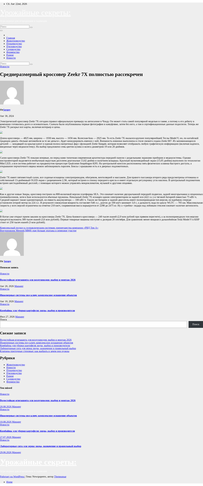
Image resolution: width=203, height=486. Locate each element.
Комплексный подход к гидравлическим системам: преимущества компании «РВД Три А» (49, 227)
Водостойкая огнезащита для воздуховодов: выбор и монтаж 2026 (37, 279)
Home (9, 482)
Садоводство (13, 49)
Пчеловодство (14, 46)
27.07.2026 (6, 437)
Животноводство (15, 40)
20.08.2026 (6, 406)
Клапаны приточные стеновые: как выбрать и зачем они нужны (34, 351)
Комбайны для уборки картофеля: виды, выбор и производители (37, 310)
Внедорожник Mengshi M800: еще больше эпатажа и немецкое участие (38, 230)
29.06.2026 (6, 452)
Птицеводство (14, 43)
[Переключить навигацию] (1, 30)
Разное (10, 55)
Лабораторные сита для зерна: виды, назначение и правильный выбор (38, 348)
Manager (18, 286)
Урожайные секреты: (35, 12)
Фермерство (13, 52)
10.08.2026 (6, 421)
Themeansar (60, 476)
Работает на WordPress (12, 476)
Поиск (3, 319)
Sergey (6, 109)
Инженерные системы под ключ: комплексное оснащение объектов (38, 295)
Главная (10, 38)
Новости (11, 58)
